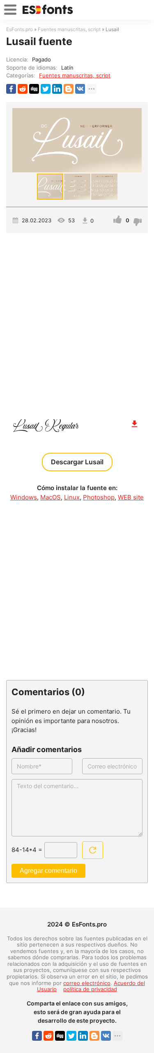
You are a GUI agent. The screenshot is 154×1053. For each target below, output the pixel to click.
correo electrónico (86, 983)
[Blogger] (69, 89)
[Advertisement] (77, 322)
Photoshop (99, 497)
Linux (72, 497)
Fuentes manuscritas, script (74, 75)
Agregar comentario (48, 870)
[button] (134, 140)
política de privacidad (90, 989)
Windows (23, 497)
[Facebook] (11, 89)
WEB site (131, 497)
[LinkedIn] (57, 89)
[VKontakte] (80, 89)
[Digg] (34, 89)
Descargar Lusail (77, 462)
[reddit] (23, 89)
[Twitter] (46, 89)
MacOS (50, 497)
